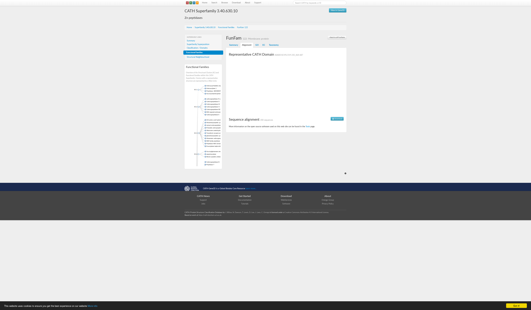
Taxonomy (274, 45)
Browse (224, 3)
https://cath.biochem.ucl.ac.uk (209, 215)
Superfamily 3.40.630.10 (205, 28)
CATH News (203, 196)
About (247, 3)
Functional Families (226, 28)
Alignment (247, 45)
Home (204, 3)
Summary (191, 41)
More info (92, 306)
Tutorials (244, 204)
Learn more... (251, 189)
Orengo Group (328, 200)
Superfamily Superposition (198, 44)
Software (286, 204)
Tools (308, 127)
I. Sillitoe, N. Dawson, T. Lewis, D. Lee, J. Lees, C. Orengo (247, 212)
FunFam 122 (242, 28)
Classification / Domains (197, 48)
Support (257, 3)
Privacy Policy (328, 204)
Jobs (203, 204)
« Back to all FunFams (337, 37)
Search (214, 3)
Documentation (245, 200)
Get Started (245, 196)
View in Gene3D (338, 10)
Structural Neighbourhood (198, 57)
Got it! (516, 305)
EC (263, 45)
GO (257, 45)
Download (236, 3)
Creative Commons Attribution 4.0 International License (306, 212)
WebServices (286, 200)
